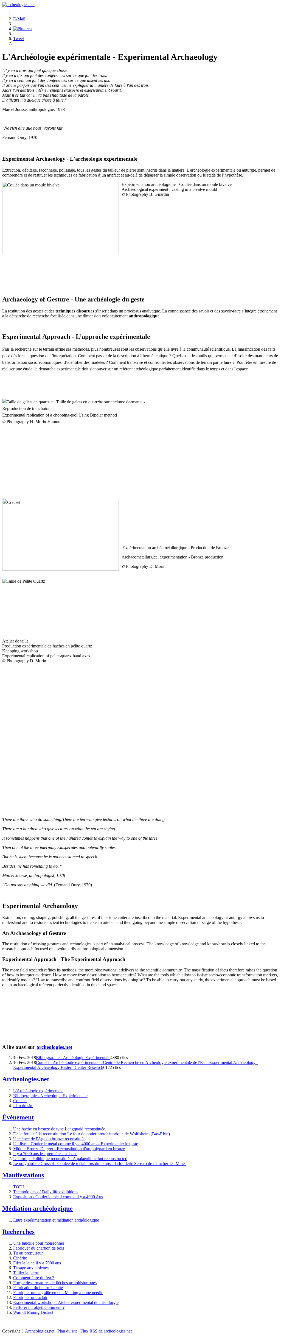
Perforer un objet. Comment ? (38, 1307)
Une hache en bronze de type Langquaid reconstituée (59, 1129)
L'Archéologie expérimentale (38, 1090)
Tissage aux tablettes (31, 1268)
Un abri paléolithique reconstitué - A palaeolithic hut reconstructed (70, 1158)
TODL (19, 1187)
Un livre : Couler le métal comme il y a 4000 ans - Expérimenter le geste (75, 1143)
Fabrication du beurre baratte (38, 1287)
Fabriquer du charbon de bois (38, 1248)
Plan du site (23, 1105)
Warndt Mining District (33, 1312)
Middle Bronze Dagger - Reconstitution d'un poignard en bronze (69, 1148)
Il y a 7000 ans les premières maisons (45, 1153)
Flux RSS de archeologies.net (106, 1331)
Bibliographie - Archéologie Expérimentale (73, 1057)
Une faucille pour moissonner (38, 1243)
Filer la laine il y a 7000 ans (37, 1263)
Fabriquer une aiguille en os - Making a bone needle (58, 1292)
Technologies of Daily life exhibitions (45, 1191)
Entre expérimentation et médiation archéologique (56, 1220)
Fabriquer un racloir (30, 1297)
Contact (20, 1100)
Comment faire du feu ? (33, 1277)
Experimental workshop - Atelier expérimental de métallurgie (66, 1302)
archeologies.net (54, 1047)
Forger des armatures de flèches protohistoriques (55, 1282)
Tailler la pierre (26, 1272)
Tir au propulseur (28, 1253)
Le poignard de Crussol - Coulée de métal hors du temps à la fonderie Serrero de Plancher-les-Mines (99, 1163)
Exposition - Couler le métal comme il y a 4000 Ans (58, 1196)
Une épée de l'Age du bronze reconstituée (49, 1138)
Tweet (18, 38)
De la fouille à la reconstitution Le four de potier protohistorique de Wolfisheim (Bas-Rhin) (91, 1134)
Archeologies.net (39, 1331)
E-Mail (19, 18)
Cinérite (20, 1258)
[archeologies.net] (18, 4)
